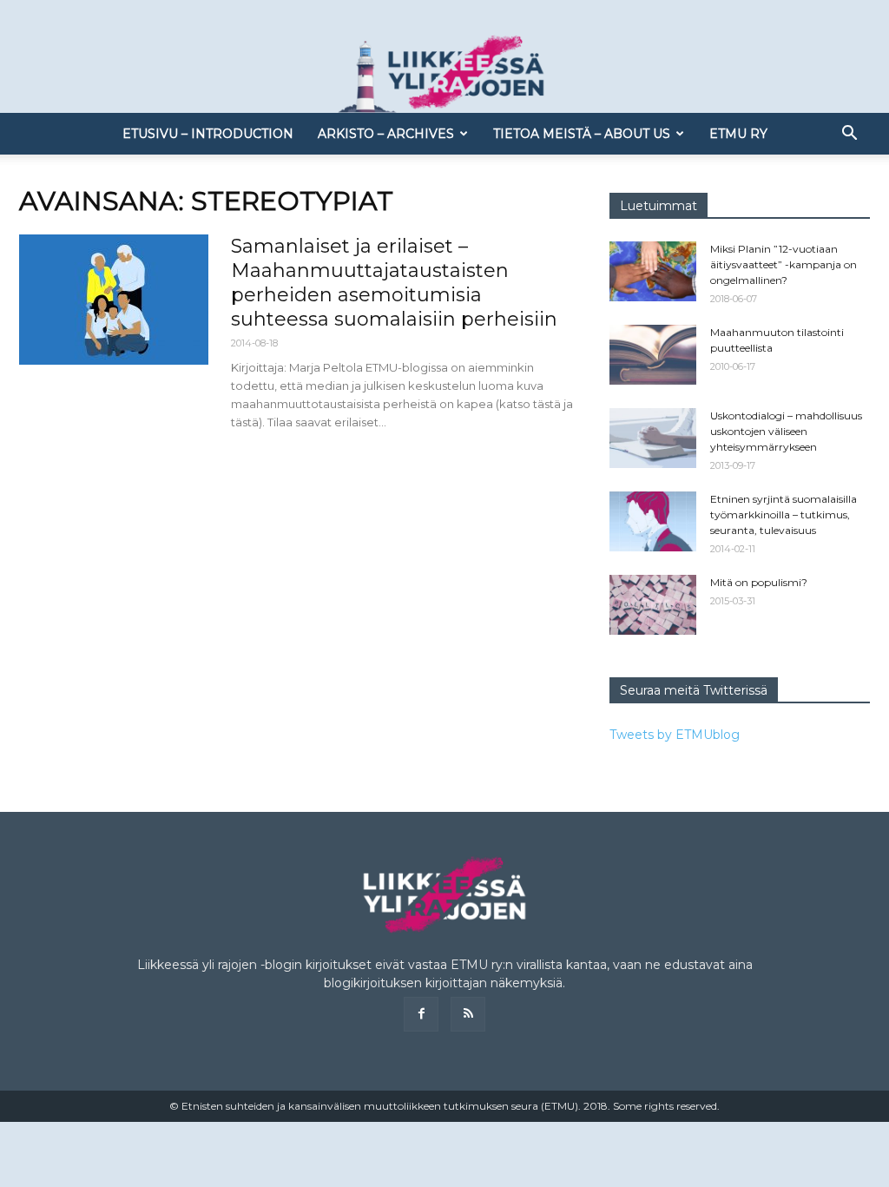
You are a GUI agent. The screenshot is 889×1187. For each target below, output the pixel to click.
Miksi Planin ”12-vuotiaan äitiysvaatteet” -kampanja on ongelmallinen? (783, 264)
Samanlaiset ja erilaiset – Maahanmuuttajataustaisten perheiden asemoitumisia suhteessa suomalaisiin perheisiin (394, 282)
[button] (849, 135)
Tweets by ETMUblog (674, 734)
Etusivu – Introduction (207, 134)
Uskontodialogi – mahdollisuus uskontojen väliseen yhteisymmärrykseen (786, 431)
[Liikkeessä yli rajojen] (444, 74)
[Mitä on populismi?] (652, 605)
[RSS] (468, 1014)
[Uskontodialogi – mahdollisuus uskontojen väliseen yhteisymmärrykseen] (652, 438)
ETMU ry (738, 134)
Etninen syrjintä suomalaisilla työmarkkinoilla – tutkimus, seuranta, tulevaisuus (783, 514)
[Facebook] (421, 1014)
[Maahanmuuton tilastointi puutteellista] (652, 355)
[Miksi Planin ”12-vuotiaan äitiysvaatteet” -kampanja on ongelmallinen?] (652, 271)
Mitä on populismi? (758, 582)
